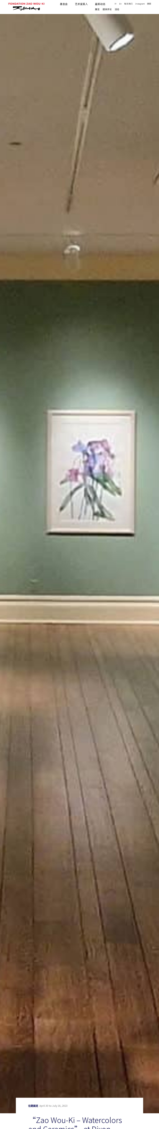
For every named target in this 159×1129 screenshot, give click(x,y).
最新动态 (100, 4)
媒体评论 (107, 9)
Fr (115, 4)
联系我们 (128, 4)
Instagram (140, 4)
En (120, 4)
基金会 (64, 4)
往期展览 (33, 1106)
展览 (97, 9)
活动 (117, 9)
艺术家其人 (81, 4)
